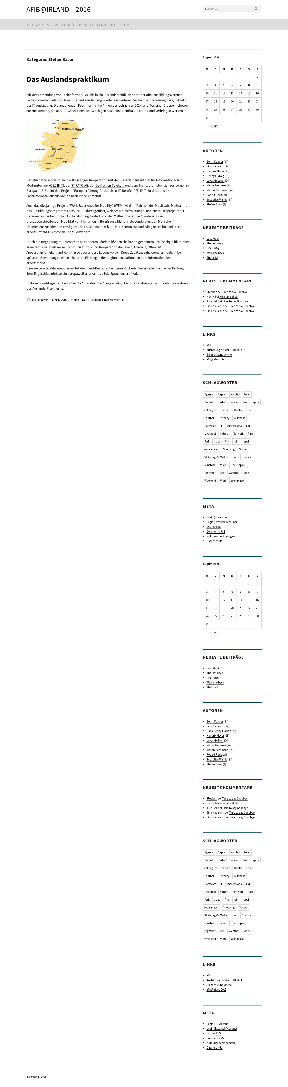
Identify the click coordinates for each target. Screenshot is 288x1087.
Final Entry (212, 248)
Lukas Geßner (215, 740)
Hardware (210, 426)
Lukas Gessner (215, 181)
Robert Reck (214, 195)
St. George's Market (216, 457)
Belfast (208, 402)
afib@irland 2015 (216, 359)
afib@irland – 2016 (58, 9)
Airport (222, 394)
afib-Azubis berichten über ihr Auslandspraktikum (78, 25)
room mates (211, 449)
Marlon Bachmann (217, 190)
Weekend (210, 481)
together (210, 473)
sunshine (210, 465)
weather (234, 473)
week (247, 473)
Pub (227, 441)
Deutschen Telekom (110, 185)
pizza (217, 441)
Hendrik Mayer (215, 171)
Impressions (234, 426)
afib (149, 94)
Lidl (248, 426)
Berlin (221, 402)
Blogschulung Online (219, 355)
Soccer (243, 449)
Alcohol (235, 394)
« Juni (214, 126)
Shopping (229, 449)
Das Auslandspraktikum (67, 79)
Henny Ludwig (215, 176)
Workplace (237, 481)
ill (221, 426)
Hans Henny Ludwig (218, 731)
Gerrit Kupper (214, 162)
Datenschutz (214, 541)
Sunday (246, 457)
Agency (209, 394)
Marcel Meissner (216, 185)
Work (223, 481)
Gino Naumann (215, 166)
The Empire (238, 465)
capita (255, 402)
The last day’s (215, 243)
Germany (224, 418)
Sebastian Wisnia (216, 200)
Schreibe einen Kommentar (107, 300)
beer (247, 394)
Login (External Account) (221, 522)
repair (246, 441)
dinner (226, 410)
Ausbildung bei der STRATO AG (225, 350)
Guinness (239, 418)
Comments (215, 532)
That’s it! (212, 258)
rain (236, 441)
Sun (235, 457)
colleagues (210, 410)
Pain (250, 434)
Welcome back (215, 253)
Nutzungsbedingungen (220, 536)
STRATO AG (79, 185)
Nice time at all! (228, 297)
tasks (223, 465)
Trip (222, 473)
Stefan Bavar (40, 300)
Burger (233, 402)
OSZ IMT (56, 185)
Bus (244, 402)
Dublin (238, 410)
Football (209, 418)
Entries (213, 527)
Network (238, 434)
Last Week (212, 239)
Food (249, 410)
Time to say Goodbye (235, 292)
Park (207, 441)
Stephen (211, 292)
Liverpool (210, 434)
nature (224, 434)
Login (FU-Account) (218, 517)
